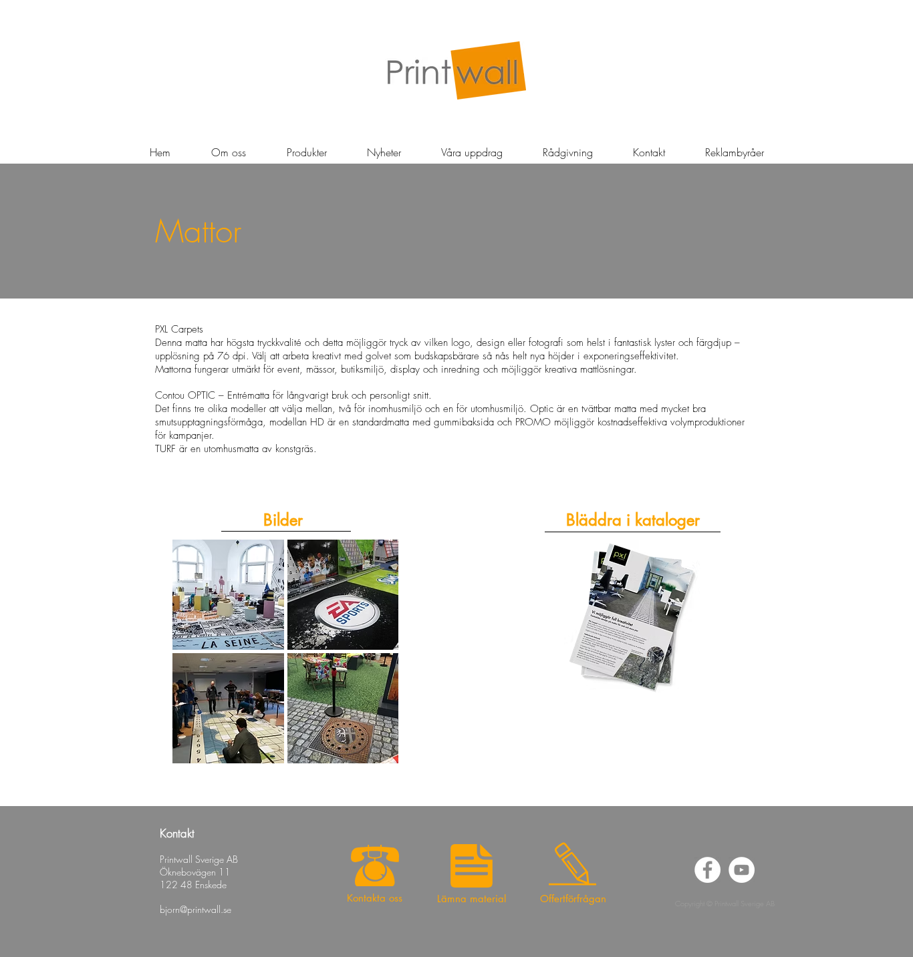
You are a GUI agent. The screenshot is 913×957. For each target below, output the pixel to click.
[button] (384, 152)
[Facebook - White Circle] (707, 870)
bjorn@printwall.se (195, 909)
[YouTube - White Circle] (742, 870)
